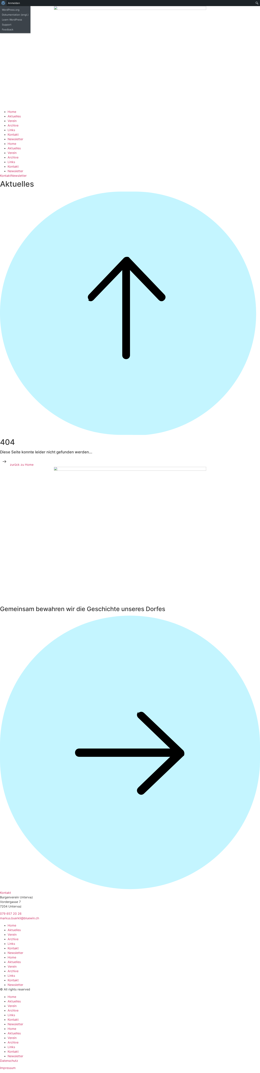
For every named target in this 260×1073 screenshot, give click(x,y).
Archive (13, 125)
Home (12, 112)
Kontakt (13, 134)
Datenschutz (9, 1061)
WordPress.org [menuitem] (10, 9)
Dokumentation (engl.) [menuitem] (15, 14)
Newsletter (15, 139)
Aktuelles (14, 116)
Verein (12, 121)
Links (11, 130)
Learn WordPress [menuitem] (12, 19)
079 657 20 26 (11, 913)
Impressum (8, 1068)
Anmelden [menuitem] (14, 3)
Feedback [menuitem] (7, 29)
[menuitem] (3, 3)
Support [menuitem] (6, 24)
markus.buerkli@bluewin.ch (19, 918)
